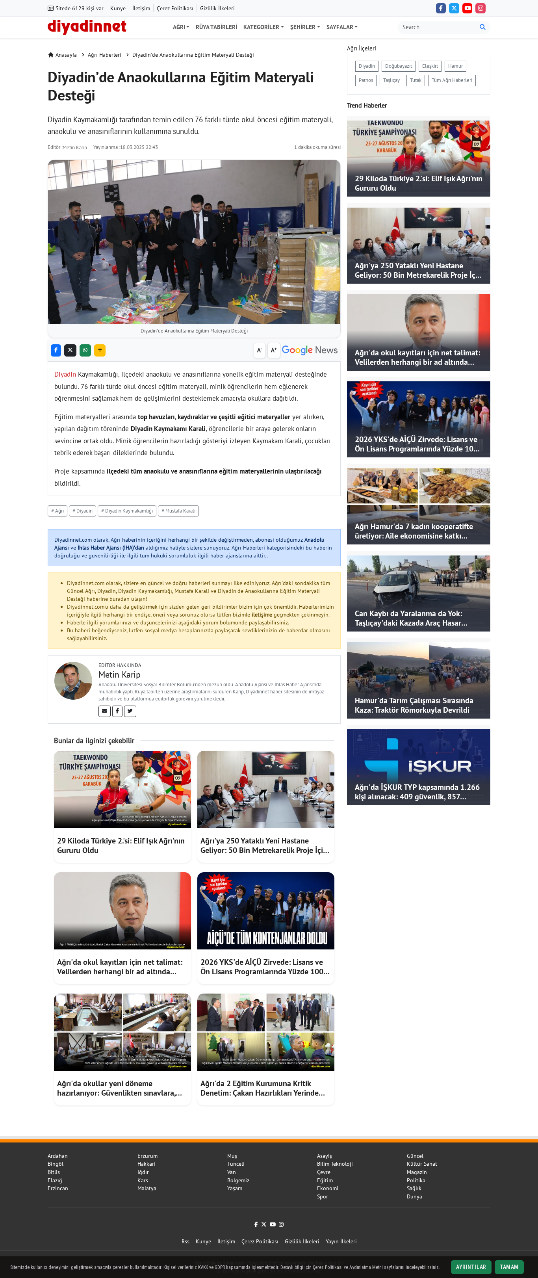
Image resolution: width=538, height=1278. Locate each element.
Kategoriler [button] (261, 27)
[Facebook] (441, 8)
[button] (100, 350)
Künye (118, 8)
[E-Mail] (104, 711)
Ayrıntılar (471, 1267)
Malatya (146, 1188)
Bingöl (55, 1163)
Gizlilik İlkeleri (217, 8)
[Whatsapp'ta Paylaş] (85, 350)
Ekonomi (327, 1188)
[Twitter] (130, 711)
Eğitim (325, 1180)
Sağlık (414, 1188)
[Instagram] (480, 8)
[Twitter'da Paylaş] (70, 350)
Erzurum (147, 1155)
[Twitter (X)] (454, 8)
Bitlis (54, 1172)
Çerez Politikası (175, 8)
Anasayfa (66, 54)
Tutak (415, 80)
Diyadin (65, 374)
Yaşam (234, 1188)
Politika (416, 1180)
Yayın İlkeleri (341, 1241)
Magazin (417, 1172)
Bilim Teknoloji (335, 1163)
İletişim (141, 8)
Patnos (366, 80)
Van (231, 1172)
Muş (232, 1155)
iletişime (262, 614)
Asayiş (324, 1155)
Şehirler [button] (302, 27)
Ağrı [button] (179, 27)
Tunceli (236, 1163)
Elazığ (55, 1180)
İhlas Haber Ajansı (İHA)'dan (111, 547)
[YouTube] (467, 8)
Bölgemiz (238, 1180)
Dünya (414, 1196)
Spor (322, 1196)
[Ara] (482, 27)
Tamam (509, 1267)
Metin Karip (75, 147)
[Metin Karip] (73, 680)
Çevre (323, 1172)
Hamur (455, 66)
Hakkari (146, 1163)
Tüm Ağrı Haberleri (452, 80)
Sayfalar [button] (340, 27)
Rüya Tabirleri (216, 27)
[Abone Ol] (310, 350)
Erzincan (58, 1188)
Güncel (415, 1155)
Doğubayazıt (398, 66)
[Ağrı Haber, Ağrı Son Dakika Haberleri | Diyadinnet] (87, 26)
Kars (142, 1180)
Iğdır (143, 1172)
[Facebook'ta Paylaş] (56, 350)
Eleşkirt (430, 66)
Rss (185, 1241)
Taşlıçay (391, 80)
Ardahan (58, 1155)
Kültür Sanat (422, 1163)
